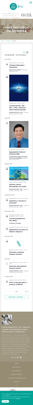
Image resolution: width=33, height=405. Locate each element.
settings (18, 398)
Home (2, 40)
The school (8, 40)
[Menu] (30, 2)
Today (16, 291)
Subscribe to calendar (15, 297)
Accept (5, 401)
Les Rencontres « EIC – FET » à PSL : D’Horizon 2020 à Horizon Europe (17, 108)
